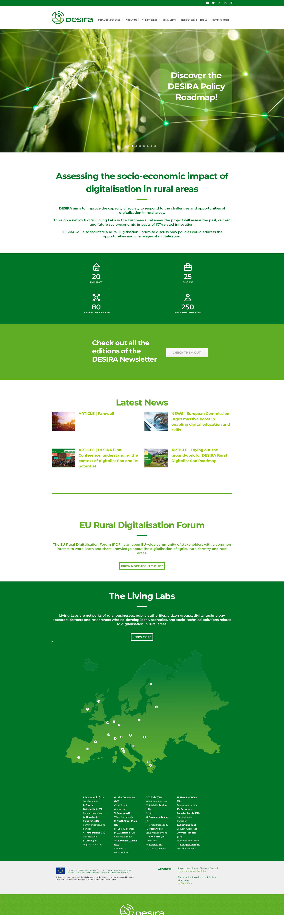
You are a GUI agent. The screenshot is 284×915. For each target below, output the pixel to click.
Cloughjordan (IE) (190, 844)
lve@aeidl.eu (185, 883)
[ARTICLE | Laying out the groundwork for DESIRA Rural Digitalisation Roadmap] (156, 458)
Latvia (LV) (91, 840)
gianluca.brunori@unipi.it (192, 871)
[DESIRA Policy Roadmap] (142, 90)
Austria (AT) (123, 813)
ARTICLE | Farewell (96, 413)
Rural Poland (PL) (96, 832)
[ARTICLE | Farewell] (63, 421)
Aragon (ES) (155, 844)
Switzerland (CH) (126, 832)
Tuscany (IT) (156, 828)
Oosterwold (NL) (94, 797)
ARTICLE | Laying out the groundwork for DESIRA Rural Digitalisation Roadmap (199, 455)
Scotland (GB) (188, 824)
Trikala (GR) (155, 797)
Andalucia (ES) (157, 836)
